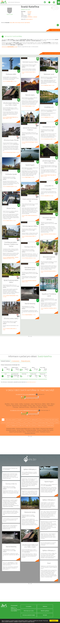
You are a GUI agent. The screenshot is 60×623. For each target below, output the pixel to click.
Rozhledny (5, 70)
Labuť (32, 404)
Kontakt (45, 615)
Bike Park (21, 425)
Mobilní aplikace (45, 610)
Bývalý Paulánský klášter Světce (17, 432)
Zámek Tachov (20, 430)
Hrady (24, 195)
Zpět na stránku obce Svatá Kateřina (52, 53)
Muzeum (5, 238)
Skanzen (24, 91)
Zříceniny (5, 136)
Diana (11, 22)
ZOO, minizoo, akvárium (11, 419)
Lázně (43, 70)
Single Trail (28, 425)
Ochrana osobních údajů (28, 615)
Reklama (45, 606)
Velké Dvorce (33, 407)
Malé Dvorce (38, 404)
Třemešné (50, 405)
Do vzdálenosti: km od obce (25, 394)
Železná (45, 407)
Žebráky (40, 407)
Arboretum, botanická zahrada (46, 213)
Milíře (14, 22)
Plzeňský (29, 12)
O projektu (28, 606)
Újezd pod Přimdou (24, 407)
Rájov (34, 405)
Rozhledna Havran (45, 432)
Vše (3, 419)
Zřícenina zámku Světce (33, 432)
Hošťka (21, 404)
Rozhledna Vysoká (11, 430)
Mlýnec (52, 404)
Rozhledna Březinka (30, 433)
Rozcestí (22, 22)
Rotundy (51, 422)
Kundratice (27, 404)
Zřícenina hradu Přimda (46, 428)
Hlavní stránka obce (56, 30)
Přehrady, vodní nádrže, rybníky (27, 161)
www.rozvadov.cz (29, 19)
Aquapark (43, 290)
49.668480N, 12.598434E (32, 16)
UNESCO (26, 419)
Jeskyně (57, 422)
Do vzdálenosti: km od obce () (24, 410)
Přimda (30, 405)
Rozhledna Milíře (10, 428)
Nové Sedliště (23, 405)
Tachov (29, 15)
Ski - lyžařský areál (25, 299)
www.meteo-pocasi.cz (31, 382)
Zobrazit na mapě (9, 81)
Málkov (44, 404)
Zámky (5, 204)
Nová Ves (8, 405)
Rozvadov (29, 11)
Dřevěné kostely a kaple (7, 99)
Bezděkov (7, 404)
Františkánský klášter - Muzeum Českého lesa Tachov (39, 430)
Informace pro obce (29, 610)
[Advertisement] (30, 346)
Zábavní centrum (24, 263)
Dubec (16, 404)
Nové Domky (17, 22)
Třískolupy (15, 407)
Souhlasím (54, 620)
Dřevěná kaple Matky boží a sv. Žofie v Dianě (27, 428)
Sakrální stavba (5, 276)
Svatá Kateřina (30, 6)
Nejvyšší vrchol (24, 243)
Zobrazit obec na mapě (9, 46)
